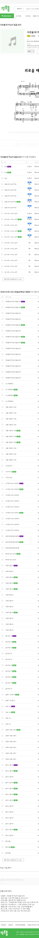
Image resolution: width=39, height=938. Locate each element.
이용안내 (10, 925)
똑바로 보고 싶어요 (10, 554)
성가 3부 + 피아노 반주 (10, 249)
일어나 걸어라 (9, 765)
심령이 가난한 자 (10, 694)
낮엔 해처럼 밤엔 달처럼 (12, 536)
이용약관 (3, 925)
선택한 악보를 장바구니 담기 (14, 279)
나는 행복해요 (9, 383)
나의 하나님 (8, 471)
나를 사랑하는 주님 (10, 407)
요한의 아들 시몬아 (10, 730)
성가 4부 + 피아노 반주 (10, 213)
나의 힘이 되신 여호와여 (12, 483)
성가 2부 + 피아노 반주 (10, 243)
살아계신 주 (8, 636)
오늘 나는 (8, 706)
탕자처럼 (8, 841)
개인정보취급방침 (20, 925)
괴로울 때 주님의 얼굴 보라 (13, 301)
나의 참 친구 (8, 466)
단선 (5, 166)
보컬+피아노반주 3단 (10, 184)
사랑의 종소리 (9, 565)
